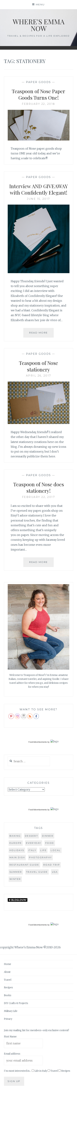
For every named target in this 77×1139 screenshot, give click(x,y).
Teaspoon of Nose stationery (38, 366)
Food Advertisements (37, 742)
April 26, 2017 (38, 375)
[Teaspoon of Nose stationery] (38, 423)
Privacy (8, 1018)
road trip (51, 864)
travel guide (37, 871)
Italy (32, 850)
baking (15, 835)
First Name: (10, 1036)
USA (55, 871)
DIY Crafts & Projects (16, 1003)
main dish (17, 857)
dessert (31, 835)
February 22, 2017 (38, 497)
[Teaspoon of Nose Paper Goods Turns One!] (38, 139)
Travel (7, 979)
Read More (41, 334)
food (49, 843)
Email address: (12, 1053)
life (43, 850)
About (7, 972)
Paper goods (38, 82)
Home (7, 964)
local (56, 850)
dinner (47, 835)
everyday (33, 843)
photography (40, 857)
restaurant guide (24, 864)
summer (15, 871)
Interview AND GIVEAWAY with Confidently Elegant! (38, 189)
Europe (15, 843)
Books (7, 995)
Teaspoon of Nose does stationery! (38, 487)
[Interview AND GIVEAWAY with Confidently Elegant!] (38, 272)
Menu (40, 4)
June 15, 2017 (38, 198)
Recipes (8, 987)
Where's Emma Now (38, 25)
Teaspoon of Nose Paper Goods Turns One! (38, 94)
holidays (16, 850)
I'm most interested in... (17, 1070)
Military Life (10, 1011)
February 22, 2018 (38, 104)
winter (15, 879)
